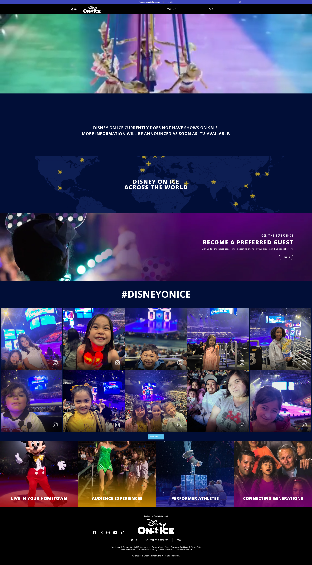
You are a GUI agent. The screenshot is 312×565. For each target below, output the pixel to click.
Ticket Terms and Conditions (176, 547)
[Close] (240, 2)
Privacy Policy (196, 547)
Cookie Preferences (127, 550)
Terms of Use (157, 547)
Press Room (115, 547)
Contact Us (127, 547)
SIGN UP (286, 257)
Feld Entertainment (142, 547)
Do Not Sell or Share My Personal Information (156, 550)
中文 (163, 2)
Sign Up (171, 9)
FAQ (211, 9)
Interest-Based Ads (185, 550)
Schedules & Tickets (156, 540)
